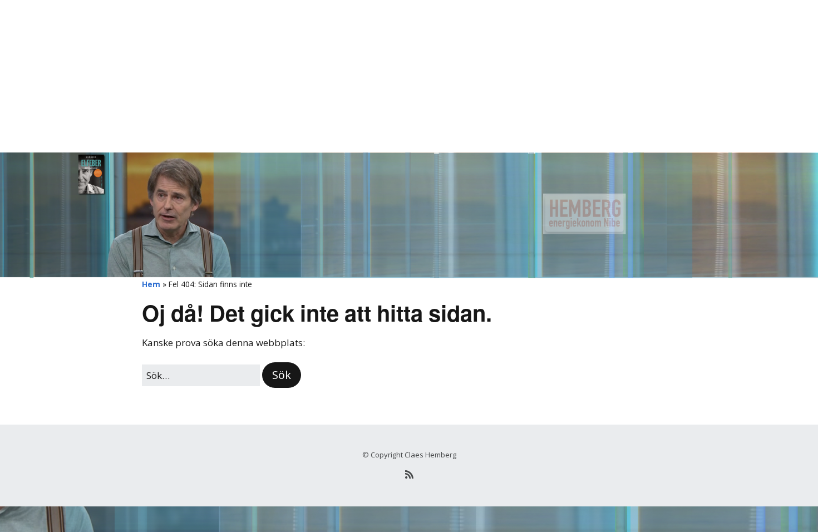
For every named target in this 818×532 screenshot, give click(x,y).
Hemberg (162, 24)
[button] (281, 375)
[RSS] (409, 474)
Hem (151, 284)
